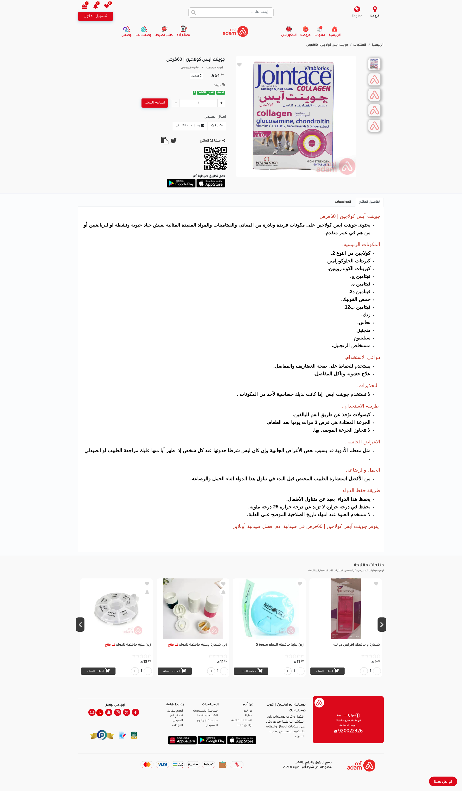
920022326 (350, 731)
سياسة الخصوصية (205, 711)
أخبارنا (248, 716)
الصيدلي (178, 720)
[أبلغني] (223, 592)
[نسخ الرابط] (164, 142)
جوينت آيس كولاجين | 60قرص (327, 45)
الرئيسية (378, 45)
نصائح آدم (176, 716)
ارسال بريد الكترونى (188, 126)
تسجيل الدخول (95, 16)
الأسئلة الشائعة (241, 720)
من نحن (247, 711)
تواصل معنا (443, 781)
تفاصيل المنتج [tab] (369, 202)
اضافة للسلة (155, 103)
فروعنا (374, 16)
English (357, 16)
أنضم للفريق (175, 711)
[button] (98, 7)
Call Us (215, 126)
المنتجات (360, 45)
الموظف (177, 725)
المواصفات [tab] (343, 202)
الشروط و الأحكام (207, 716)
